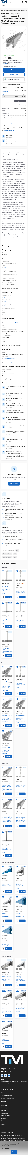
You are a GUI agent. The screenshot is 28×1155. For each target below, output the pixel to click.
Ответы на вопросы (6, 1115)
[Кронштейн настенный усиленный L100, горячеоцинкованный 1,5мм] (21, 879)
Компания (4, 1102)
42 (4, 305)
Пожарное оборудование (7, 1098)
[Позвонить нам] (26, 2)
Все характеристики (6, 119)
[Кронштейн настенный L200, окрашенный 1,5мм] (21, 909)
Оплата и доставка (6, 1108)
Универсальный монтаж (10, 362)
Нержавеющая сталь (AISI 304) (12, 322)
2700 (5, 301)
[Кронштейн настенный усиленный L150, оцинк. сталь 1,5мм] (7, 909)
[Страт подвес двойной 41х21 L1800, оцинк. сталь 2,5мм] (21, 781)
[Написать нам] (22, 2)
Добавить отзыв (14, 483)
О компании (4, 1105)
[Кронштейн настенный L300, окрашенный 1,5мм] (7, 938)
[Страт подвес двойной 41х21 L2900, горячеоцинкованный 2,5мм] (7, 844)
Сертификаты (4, 1113)
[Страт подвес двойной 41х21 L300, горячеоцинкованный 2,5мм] (21, 584)
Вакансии (3, 1118)
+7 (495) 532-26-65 (8, 1069)
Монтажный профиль (9, 358)
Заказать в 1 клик (14, 74)
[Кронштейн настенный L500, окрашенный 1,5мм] (7, 879)
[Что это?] (10, 270)
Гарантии (3, 1110)
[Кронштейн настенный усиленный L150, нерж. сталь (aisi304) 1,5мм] (21, 973)
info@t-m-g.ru (6, 1071)
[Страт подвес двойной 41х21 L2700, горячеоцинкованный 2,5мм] (21, 680)
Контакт (3, 1124)
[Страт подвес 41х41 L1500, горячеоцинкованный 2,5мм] (7, 584)
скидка (5, 63)
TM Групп (10, 1)
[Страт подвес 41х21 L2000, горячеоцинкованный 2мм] (7, 644)
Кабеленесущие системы (17, 10)
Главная (3, 10)
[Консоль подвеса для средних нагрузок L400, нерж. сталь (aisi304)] (21, 1003)
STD (5, 267)
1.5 (4, 310)
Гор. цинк (4, 94)
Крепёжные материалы (7, 1095)
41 (4, 297)
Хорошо (14, 1151)
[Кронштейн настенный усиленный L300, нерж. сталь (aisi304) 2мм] (7, 1034)
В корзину (14, 70)
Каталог (8, 10)
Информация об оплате (9, 130)
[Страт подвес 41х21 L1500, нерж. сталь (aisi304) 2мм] (21, 615)
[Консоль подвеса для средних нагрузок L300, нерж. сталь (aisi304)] (7, 973)
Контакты (3, 1120)
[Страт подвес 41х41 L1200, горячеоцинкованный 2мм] (7, 615)
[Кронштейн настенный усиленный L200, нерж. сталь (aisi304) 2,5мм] (7, 1003)
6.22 (5, 314)
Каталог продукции (7, 1089)
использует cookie (13, 1143)
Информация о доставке (10, 123)
